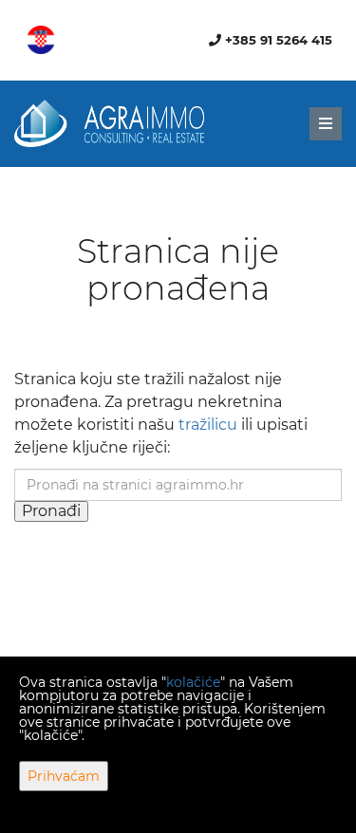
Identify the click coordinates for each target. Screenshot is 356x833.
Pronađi (51, 511)
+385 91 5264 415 (276, 39)
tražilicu (207, 425)
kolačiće (193, 682)
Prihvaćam (64, 776)
